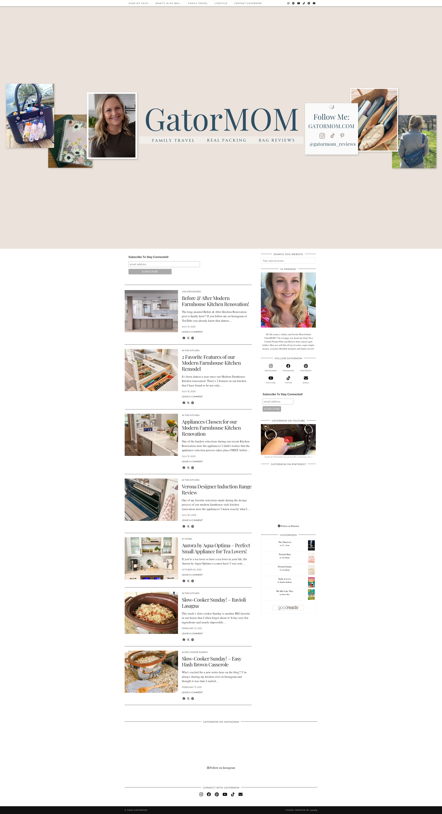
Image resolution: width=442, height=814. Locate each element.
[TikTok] (304, 3)
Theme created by (301, 810)
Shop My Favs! (139, 3)
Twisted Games (285, 566)
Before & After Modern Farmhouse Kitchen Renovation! (215, 301)
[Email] (314, 3)
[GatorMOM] (221, 124)
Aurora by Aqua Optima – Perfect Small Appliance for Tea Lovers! (216, 548)
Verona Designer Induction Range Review (217, 489)
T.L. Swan (285, 545)
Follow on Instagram (222, 768)
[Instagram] (288, 3)
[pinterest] (217, 794)
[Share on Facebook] (184, 338)
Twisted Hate (285, 554)
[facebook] (209, 794)
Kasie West (286, 594)
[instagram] (201, 794)
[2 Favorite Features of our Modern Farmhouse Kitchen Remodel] (151, 370)
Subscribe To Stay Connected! (148, 257)
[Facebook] (309, 3)
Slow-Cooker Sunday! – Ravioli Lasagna (214, 602)
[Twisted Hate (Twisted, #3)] (311, 562)
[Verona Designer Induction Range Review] (151, 499)
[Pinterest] (293, 3)
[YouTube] (298, 3)
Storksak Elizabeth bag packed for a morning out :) (288, 456)
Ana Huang (286, 557)
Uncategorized (191, 291)
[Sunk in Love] (311, 586)
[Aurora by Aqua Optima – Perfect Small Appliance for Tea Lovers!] (151, 558)
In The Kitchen (190, 350)
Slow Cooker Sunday (195, 652)
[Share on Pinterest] (192, 338)
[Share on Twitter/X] (188, 338)
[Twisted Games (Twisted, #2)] (311, 574)
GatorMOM (141, 810)
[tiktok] (233, 794)
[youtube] (225, 794)
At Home (187, 539)
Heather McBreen (286, 582)
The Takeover (284, 542)
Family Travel (198, 3)
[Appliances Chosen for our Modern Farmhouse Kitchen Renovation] (151, 435)
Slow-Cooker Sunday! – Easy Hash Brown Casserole (211, 661)
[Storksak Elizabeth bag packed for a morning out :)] (288, 439)
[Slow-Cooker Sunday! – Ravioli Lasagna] (151, 613)
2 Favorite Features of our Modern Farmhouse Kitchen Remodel (211, 362)
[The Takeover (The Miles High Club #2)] (311, 549)
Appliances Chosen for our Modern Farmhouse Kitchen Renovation (211, 427)
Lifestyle (221, 3)
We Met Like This (284, 591)
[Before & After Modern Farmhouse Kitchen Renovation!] (151, 311)
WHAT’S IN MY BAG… (168, 3)
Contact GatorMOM (248, 3)
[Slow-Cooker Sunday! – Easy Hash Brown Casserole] (151, 672)
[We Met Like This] (311, 598)
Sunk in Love (284, 578)
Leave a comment (192, 332)
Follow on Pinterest (289, 526)
